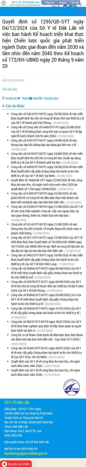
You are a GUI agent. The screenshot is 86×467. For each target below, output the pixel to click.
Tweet (24, 98)
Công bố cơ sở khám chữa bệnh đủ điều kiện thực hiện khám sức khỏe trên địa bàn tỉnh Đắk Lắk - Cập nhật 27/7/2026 (47, 337)
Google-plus (51, 98)
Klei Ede (75, 2)
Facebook (11, 98)
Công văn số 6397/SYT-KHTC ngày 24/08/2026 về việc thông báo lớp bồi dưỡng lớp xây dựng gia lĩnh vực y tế (44, 142)
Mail (35, 98)
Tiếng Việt (49, 2)
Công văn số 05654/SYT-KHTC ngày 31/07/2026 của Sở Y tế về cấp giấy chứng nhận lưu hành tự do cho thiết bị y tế (46, 310)
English (62, 2)
